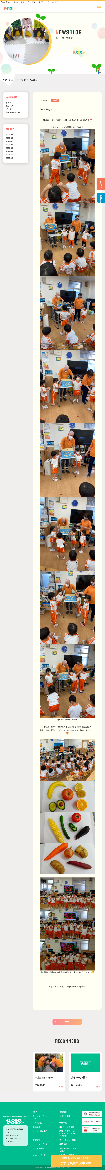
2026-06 (9, 138)
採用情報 (63, 1144)
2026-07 (9, 135)
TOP (35, 1112)
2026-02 (9, 151)
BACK (67, 1022)
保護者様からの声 (13, 112)
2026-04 (9, 145)
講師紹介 (36, 1127)
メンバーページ (101, 184)
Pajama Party (44, 1077)
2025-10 (9, 158)
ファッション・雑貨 (67, 1140)
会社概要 (63, 1112)
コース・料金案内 (40, 1131)
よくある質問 (38, 1148)
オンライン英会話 (66, 1127)
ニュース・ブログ (40, 1144)
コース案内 (37, 1123)
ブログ (8, 109)
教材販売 (36, 1140)
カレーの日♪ (79, 1077)
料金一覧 (63, 1123)
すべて (8, 102)
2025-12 (9, 155)
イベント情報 (64, 1116)
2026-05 (9, 141)
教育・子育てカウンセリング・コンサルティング (67, 1133)
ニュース (9, 106)
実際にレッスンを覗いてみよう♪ (76, 1161)
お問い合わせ (101, 198)
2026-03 (9, 148)
